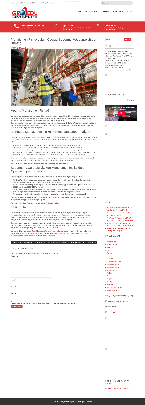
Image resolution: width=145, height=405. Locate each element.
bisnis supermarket (67, 231)
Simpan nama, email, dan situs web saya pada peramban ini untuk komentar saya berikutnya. (43, 303)
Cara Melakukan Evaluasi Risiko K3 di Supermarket (41, 203)
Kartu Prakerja (111, 259)
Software (110, 284)
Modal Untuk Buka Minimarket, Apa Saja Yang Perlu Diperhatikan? (46, 164)
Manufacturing (112, 270)
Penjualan (110, 279)
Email (13, 287)
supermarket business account (21, 236)
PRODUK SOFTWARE (24, 3)
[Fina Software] (111, 312)
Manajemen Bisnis (17, 231)
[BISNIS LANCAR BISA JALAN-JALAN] (118, 389)
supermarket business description (43, 236)
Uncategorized (112, 290)
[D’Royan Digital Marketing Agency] (117, 301)
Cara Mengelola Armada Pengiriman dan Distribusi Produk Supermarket (72, 242)
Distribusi (110, 247)
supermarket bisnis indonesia (80, 233)
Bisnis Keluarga (112, 241)
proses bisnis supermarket (61, 233)
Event (109, 250)
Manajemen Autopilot (114, 261)
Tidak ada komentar (26, 48)
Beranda (14, 3)
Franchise (110, 256)
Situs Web (14, 294)
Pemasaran (111, 276)
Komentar (15, 256)
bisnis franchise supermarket (51, 231)
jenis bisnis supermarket (26, 233)
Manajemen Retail (30, 231)
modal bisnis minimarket (43, 233)
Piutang (109, 281)
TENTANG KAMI (45, 3)
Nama (13, 280)
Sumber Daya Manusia (114, 287)
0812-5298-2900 (52, 228)
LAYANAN (35, 3)
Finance (109, 253)
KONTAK (53, 3)
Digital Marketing (112, 244)
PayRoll (109, 273)
